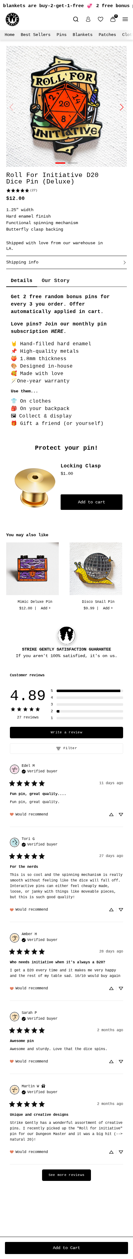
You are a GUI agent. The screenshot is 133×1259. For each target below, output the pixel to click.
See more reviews (66, 1175)
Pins (61, 34)
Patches (107, 34)
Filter (70, 748)
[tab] (21, 281)
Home (10, 34)
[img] (40, 771)
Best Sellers (35, 34)
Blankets (82, 34)
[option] (34, 577)
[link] (21, 190)
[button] (87, 691)
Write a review (66, 732)
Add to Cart (66, 1247)
